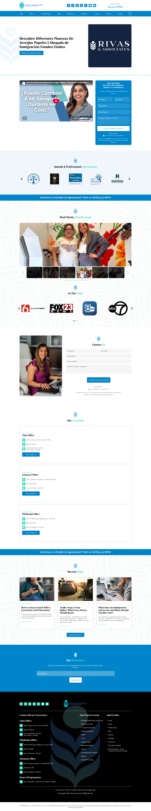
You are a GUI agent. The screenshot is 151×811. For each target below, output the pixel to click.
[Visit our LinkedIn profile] (81, 5)
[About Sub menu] (34, 13)
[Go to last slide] (19, 308)
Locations (84, 14)
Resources (70, 14)
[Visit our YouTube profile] (90, 5)
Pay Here (108, 14)
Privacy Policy (60, 790)
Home (21, 14)
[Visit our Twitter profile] (85, 5)
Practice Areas (45, 14)
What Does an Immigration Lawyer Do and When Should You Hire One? (113, 610)
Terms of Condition (70, 790)
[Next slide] (129, 179)
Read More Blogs (74, 635)
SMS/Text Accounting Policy (86, 790)
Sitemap (110, 735)
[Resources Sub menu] (74, 13)
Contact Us (111, 742)
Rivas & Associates (75, 793)
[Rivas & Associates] (31, 5)
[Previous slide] (22, 179)
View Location (30, 454)
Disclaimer (111, 738)
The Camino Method (114, 745)
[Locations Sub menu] (87, 13)
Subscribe (75, 680)
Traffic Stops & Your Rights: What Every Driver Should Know (73, 610)
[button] (66, 280)
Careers (97, 14)
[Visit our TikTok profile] (77, 5)
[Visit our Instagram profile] (72, 5)
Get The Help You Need (113, 128)
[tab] (73, 320)
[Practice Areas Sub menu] (51, 13)
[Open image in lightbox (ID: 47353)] (75, 244)
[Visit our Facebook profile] (68, 5)
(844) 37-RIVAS (115, 7)
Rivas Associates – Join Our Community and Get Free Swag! (117, 750)
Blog (59, 14)
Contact (120, 14)
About (31, 14)
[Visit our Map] (94, 5)
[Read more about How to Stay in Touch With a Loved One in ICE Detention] (37, 589)
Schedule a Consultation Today (30, 53)
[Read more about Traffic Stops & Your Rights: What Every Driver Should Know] (75, 589)
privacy (88, 392)
